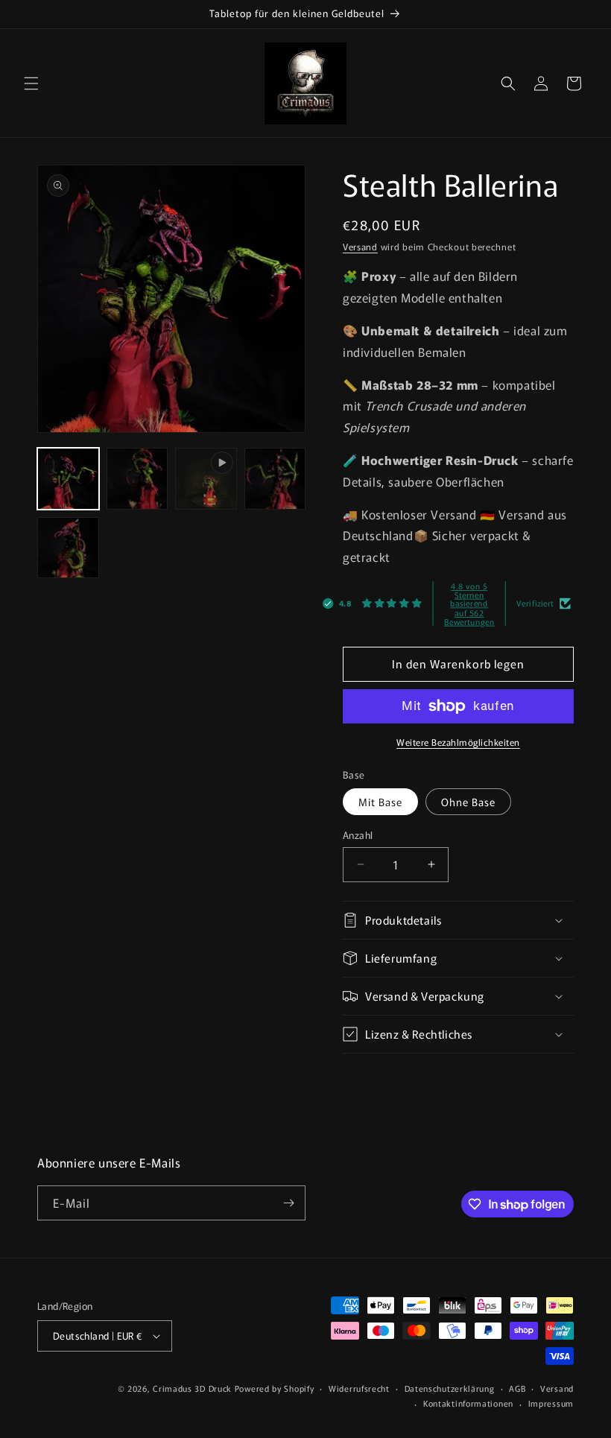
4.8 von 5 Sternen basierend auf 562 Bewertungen (469, 603)
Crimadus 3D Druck (194, 1388)
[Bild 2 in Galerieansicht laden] (137, 479)
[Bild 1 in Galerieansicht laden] (68, 479)
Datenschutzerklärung (450, 1388)
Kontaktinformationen (468, 1403)
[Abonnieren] (288, 1202)
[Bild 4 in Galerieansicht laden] (68, 548)
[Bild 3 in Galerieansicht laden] (275, 479)
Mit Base (380, 801)
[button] (31, 83)
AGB (517, 1388)
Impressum (551, 1403)
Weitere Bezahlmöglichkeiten (458, 741)
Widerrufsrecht (359, 1388)
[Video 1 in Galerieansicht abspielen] (206, 479)
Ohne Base (468, 801)
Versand (360, 246)
